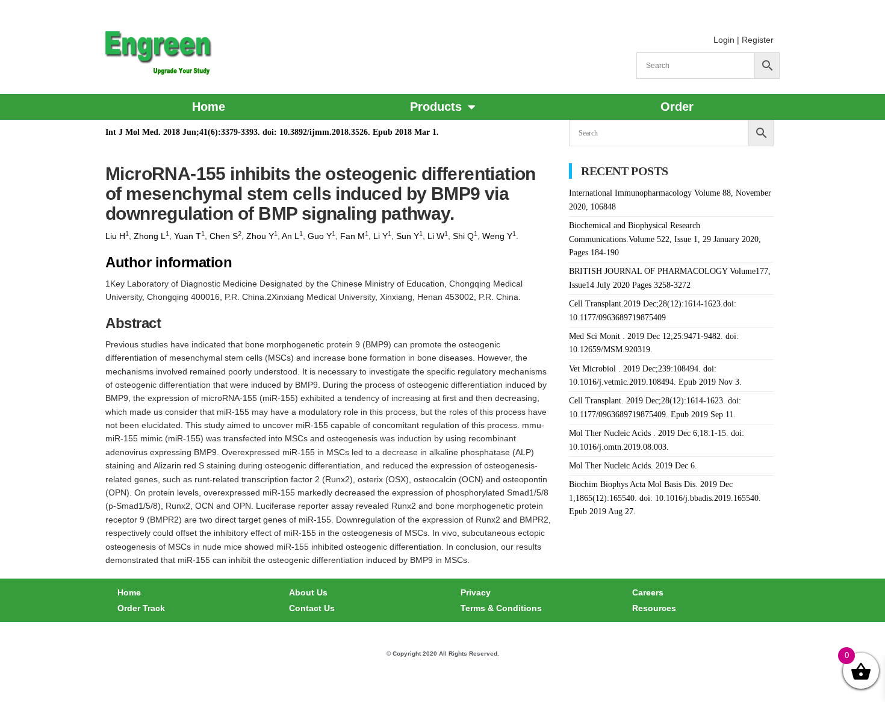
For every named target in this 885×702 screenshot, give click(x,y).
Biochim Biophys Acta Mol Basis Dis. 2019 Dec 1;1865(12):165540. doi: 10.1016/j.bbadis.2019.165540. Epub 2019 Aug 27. (665, 498)
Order (677, 106)
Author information (168, 262)
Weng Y (497, 236)
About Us (308, 592)
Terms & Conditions (501, 608)
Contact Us (312, 608)
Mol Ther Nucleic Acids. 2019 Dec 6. (633, 465)
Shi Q (463, 236)
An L (290, 236)
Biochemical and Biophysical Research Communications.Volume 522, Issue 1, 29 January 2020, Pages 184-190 (665, 239)
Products (436, 106)
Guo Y (320, 236)
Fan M (352, 236)
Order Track (141, 608)
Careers (647, 592)
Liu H (115, 236)
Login (723, 40)
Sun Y (407, 236)
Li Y (380, 236)
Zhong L (150, 236)
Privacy (476, 592)
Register (758, 40)
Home (208, 106)
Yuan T (187, 236)
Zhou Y (260, 236)
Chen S (224, 236)
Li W (435, 236)
